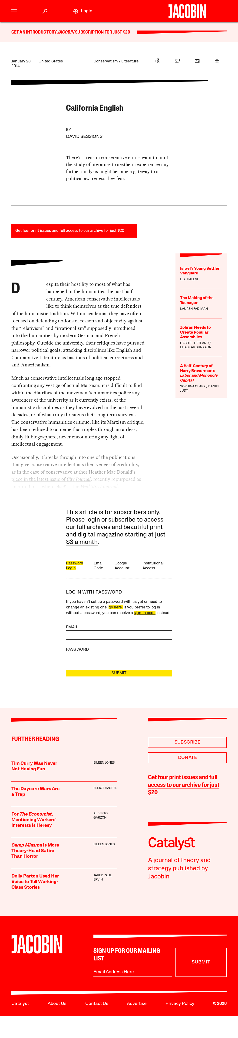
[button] (14, 11)
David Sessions (84, 136)
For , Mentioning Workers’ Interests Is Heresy (33, 820)
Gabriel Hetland (194, 343)
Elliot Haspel (105, 788)
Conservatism (105, 61)
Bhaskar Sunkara (195, 347)
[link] (82, 11)
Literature (130, 61)
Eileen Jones (104, 763)
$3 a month (82, 542)
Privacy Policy (179, 1003)
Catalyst (20, 1003)
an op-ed (20, 486)
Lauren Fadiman (194, 309)
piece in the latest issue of (39, 479)
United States (51, 61)
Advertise (137, 1003)
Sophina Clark (192, 386)
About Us (57, 1003)
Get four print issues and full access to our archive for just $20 (69, 231)
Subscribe (188, 742)
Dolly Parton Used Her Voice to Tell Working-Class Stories (35, 882)
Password (77, 650)
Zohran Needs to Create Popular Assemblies (195, 332)
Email (72, 627)
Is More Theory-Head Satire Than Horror (35, 851)
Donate (187, 757)
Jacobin (66, 32)
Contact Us (96, 1003)
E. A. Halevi (189, 279)
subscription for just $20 (102, 32)
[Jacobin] (187, 11)
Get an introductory (34, 32)
